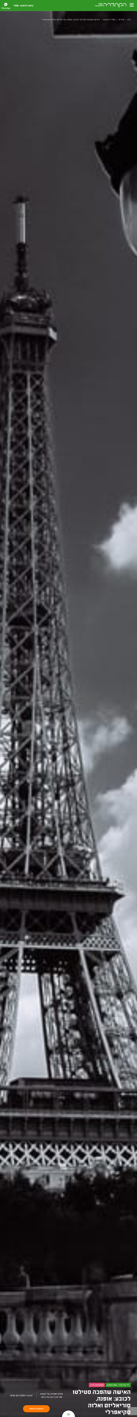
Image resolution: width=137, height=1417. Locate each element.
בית (129, 19)
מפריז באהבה (109, 19)
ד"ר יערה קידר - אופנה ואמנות (118, 1385)
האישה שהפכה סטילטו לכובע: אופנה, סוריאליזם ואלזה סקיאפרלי (70, 19)
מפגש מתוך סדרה (97, 1385)
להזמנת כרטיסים (36, 1408)
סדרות (121, 19)
